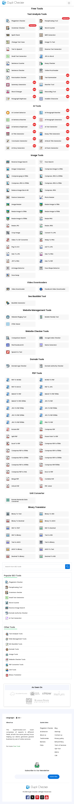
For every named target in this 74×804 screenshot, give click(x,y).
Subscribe (53, 776)
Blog (56, 728)
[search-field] (67, 566)
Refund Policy (59, 742)
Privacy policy (59, 738)
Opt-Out (58, 749)
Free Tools (16, 746)
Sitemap (57, 732)
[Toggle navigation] (69, 3)
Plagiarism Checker (46, 728)
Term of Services (60, 745)
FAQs (41, 745)
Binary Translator (37, 507)
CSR (56, 755)
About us (43, 735)
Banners (42, 742)
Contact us (58, 735)
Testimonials (44, 738)
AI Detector (44, 732)
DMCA (57, 752)
